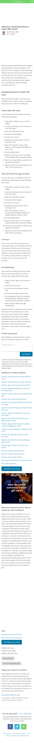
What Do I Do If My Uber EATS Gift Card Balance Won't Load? (15, 420)
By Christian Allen (13, 32)
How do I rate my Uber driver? (12, 457)
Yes (20, 714)
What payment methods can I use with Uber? (17, 460)
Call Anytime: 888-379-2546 (11, 695)
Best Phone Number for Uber (12, 635)
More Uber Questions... (9, 464)
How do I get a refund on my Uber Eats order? (15, 446)
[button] (32, 1)
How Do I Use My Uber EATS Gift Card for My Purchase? (17, 403)
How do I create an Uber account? (13, 454)
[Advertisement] (17, 49)
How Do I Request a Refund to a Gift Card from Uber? (16, 414)
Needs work (27, 714)
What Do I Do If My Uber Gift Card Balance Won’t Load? (16, 441)
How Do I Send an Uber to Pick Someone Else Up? (17, 395)
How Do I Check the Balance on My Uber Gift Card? (17, 430)
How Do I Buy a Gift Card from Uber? (14, 399)
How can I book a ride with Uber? (13, 451)
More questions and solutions (12, 638)
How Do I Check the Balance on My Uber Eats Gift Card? (17, 409)
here (3, 83)
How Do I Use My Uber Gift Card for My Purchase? (15, 436)
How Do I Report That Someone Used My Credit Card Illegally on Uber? (15, 425)
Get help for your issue (12, 469)
